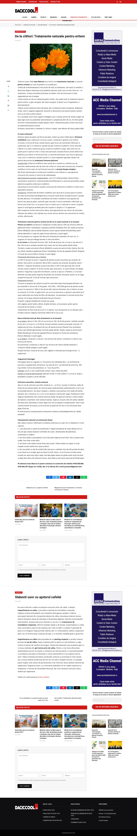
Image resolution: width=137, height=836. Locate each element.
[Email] (8, 105)
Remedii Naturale (20, 31)
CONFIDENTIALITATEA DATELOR (52, 820)
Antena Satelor (43, 677)
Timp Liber (108, 17)
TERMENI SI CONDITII (49, 817)
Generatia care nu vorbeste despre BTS (24, 521)
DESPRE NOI (33, 2)
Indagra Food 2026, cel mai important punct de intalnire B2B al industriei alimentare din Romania (98, 195)
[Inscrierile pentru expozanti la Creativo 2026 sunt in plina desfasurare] (115, 184)
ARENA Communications (106, 810)
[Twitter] (8, 91)
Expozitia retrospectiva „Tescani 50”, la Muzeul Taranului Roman (97, 172)
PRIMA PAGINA (21, 2)
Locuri (24, 17)
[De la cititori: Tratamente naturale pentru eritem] (51, 60)
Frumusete (19, 592)
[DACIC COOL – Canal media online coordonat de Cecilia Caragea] (26, 10)
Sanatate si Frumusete (78, 17)
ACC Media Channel (104, 817)
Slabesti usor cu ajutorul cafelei (37, 488)
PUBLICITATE (43, 2)
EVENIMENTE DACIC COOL (78, 822)
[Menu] (121, 2)
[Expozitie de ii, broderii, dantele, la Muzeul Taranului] (115, 162)
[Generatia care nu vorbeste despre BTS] (26, 510)
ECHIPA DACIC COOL (49, 810)
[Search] (117, 2)
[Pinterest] (8, 100)
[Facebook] (8, 86)
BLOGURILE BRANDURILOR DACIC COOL (82, 810)
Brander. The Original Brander (107, 813)
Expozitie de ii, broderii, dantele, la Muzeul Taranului (114, 170)
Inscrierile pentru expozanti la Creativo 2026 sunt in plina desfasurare (114, 193)
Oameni (33, 17)
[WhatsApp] (8, 110)
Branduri (53, 17)
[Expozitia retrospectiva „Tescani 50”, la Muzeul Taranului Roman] (99, 162)
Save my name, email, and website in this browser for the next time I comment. (43, 570)
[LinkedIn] (8, 96)
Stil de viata (95, 17)
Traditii (43, 17)
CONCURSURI (75, 819)
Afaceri (63, 17)
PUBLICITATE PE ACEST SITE (51, 813)
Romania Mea (67, 20)
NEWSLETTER (55, 2)
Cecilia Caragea (103, 820)
